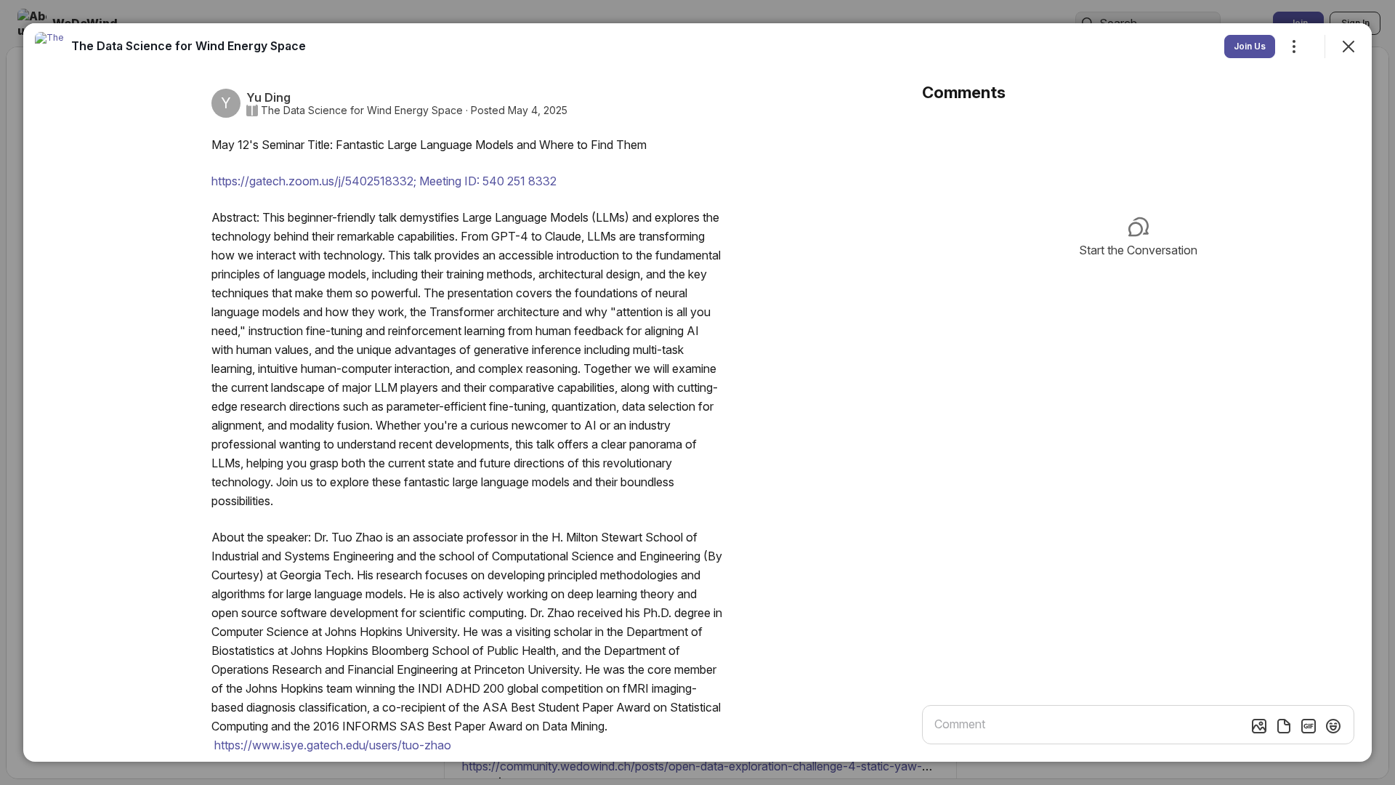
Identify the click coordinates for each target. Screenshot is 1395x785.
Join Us (1250, 46)
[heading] (188, 46)
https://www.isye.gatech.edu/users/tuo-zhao (332, 745)
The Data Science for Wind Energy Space (362, 110)
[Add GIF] (1308, 726)
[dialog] (697, 392)
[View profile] (49, 46)
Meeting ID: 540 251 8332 (384, 181)
